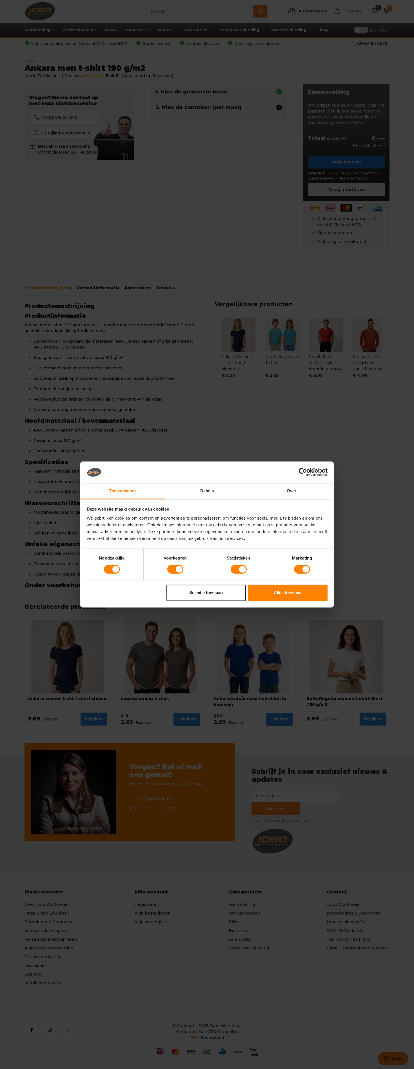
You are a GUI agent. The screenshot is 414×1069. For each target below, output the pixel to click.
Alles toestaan (288, 592)
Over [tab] (291, 490)
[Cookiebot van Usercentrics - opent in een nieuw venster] (303, 472)
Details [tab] (207, 490)
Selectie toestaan (206, 592)
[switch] (175, 569)
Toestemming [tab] (122, 490)
